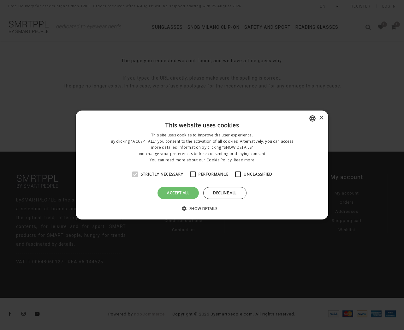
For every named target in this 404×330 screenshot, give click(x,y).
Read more (244, 160)
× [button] (321, 118)
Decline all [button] (224, 192)
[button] (202, 208)
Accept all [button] (178, 192)
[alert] (202, 165)
